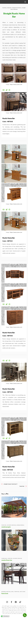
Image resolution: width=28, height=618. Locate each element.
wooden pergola (20, 525)
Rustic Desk (4, 593)
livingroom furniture (16, 7)
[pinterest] (16, 601)
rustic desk (22, 591)
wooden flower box (6, 560)
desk (12, 591)
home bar (9, 7)
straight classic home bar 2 (10, 484)
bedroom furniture (6, 591)
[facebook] (12, 601)
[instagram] (7, 601)
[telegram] (20, 601)
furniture (4, 7)
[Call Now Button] (25, 615)
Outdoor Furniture (11, 525)
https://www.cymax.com (16, 84)
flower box (4, 558)
